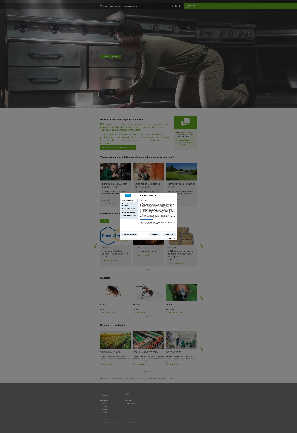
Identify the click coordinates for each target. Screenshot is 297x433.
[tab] (128, 200)
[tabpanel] (157, 213)
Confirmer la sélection (130, 234)
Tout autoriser (169, 234)
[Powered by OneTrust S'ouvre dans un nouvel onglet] (170, 239)
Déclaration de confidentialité (146, 219)
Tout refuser (154, 234)
